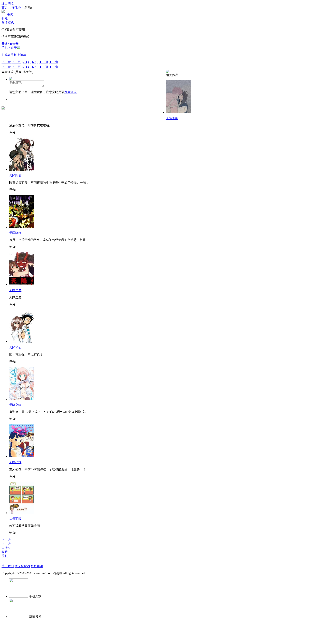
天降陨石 (15, 175)
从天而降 (15, 518)
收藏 (5, 18)
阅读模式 (8, 22)
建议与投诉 (22, 566)
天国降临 (15, 232)
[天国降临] (21, 227)
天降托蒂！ (16, 7)
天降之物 (15, 404)
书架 (10, 14)
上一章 (6, 62)
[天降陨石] (21, 169)
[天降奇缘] (178, 112)
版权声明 (37, 566)
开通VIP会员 (10, 43)
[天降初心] (21, 341)
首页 (5, 7)
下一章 (53, 62)
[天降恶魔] (21, 284)
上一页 (16, 62)
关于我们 (8, 566)
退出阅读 (8, 3)
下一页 (43, 62)
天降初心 (15, 347)
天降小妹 (15, 462)
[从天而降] (21, 512)
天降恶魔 (15, 290)
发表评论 (70, 92)
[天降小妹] (21, 456)
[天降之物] (21, 399)
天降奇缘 (172, 118)
